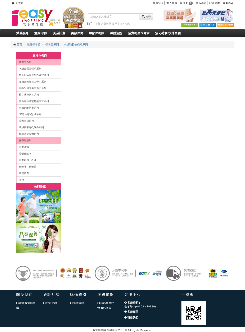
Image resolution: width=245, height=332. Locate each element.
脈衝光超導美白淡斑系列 (32, 88)
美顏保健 (77, 33)
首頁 (19, 44)
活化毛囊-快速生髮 (168, 33)
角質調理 (24, 173)
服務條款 (105, 307)
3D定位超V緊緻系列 (30, 114)
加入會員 (171, 3)
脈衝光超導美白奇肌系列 (32, 81)
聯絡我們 (132, 317)
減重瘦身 (22, 33)
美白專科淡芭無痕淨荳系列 (34, 101)
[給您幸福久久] (207, 24)
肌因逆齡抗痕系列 (29, 107)
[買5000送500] (73, 17)
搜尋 (148, 16)
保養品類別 (25, 140)
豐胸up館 (40, 33)
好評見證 (214, 3)
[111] (38, 206)
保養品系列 (52, 44)
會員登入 (158, 3)
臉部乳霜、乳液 (27, 160)
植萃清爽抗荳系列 (29, 94)
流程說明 (78, 303)
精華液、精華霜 (27, 166)
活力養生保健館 (138, 33)
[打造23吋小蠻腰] (225, 24)
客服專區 (228, 3)
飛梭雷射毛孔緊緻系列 (31, 127)
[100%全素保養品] (189, 24)
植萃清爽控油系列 (29, 133)
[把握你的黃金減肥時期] (179, 15)
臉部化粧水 (25, 153)
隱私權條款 (107, 303)
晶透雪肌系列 (26, 120)
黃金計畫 (59, 33)
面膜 (21, 179)
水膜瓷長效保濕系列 (76, 44)
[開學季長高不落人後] (216, 15)
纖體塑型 (116, 33)
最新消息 (201, 3)
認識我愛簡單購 (25, 305)
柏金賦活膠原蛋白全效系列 (34, 75)
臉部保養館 (96, 33)
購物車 (185, 3)
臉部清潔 (24, 147)
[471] (38, 238)
